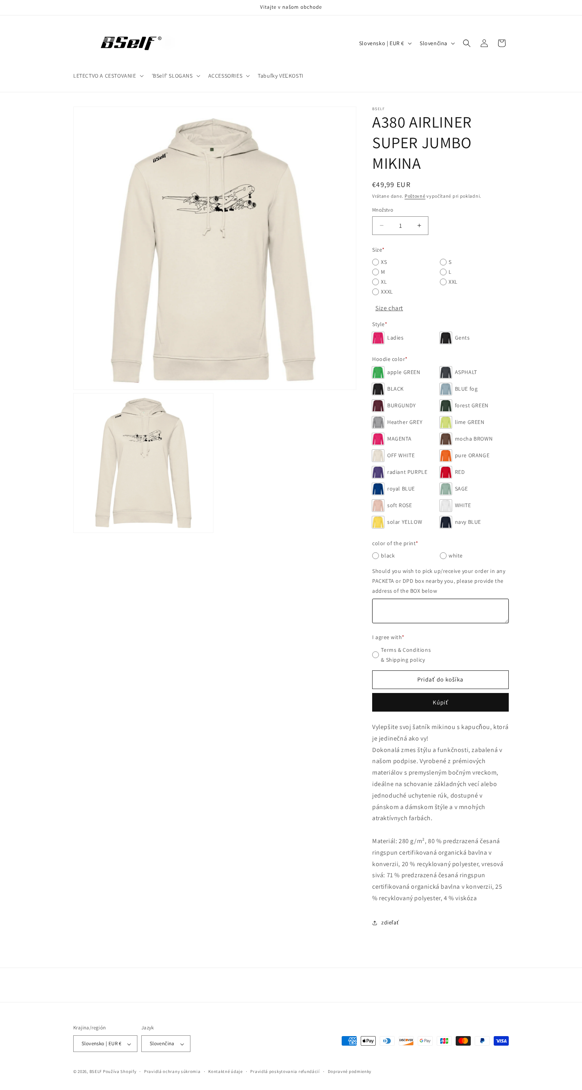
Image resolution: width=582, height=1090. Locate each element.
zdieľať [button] (390, 922)
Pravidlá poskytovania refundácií (285, 1071)
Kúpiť (441, 702)
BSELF (95, 1072)
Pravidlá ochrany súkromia (172, 1071)
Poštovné (415, 196)
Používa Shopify (120, 1072)
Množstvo (382, 209)
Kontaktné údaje (225, 1071)
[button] (107, 75)
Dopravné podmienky (350, 1071)
